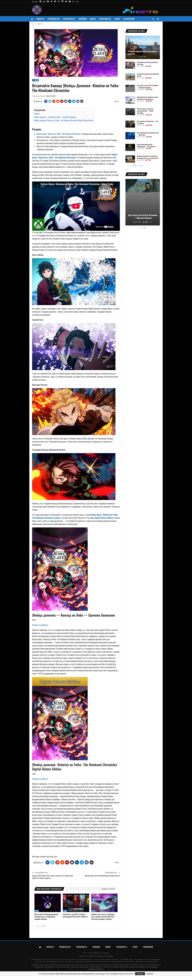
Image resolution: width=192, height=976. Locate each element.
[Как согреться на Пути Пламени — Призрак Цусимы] (130, 88)
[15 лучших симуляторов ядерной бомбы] (130, 76)
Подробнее (149, 973)
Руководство (54, 18)
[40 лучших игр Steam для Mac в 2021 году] (130, 65)
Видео (93, 18)
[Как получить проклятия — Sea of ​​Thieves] (130, 124)
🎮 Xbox (35, 80)
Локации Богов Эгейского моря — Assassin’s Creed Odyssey (148, 98)
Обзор (117, 18)
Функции (83, 18)
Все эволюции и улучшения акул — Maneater (148, 133)
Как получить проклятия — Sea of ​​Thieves (147, 122)
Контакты (35, 2)
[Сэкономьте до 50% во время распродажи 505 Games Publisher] (76, 903)
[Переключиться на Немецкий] (77, 1)
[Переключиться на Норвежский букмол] (59, 1)
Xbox (36, 911)
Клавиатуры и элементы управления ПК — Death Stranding (145, 111)
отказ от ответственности (137, 967)
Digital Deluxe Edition (104, 517)
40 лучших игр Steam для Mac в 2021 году (147, 63)
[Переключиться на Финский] (48, 1)
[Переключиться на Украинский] (70, 1)
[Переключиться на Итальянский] (55, 1)
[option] (142, 202)
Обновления (129, 18)
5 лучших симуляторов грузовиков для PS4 (142, 52)
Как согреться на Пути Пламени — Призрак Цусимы (147, 86)
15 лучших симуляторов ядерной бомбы (148, 75)
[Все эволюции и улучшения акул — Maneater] (130, 135)
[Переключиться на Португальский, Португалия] (73, 1)
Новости (40, 18)
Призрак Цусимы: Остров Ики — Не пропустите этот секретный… (148, 157)
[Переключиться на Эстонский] (44, 1)
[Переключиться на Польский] (62, 1)
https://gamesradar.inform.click (56, 959)
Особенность (69, 18)
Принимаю (140, 973)
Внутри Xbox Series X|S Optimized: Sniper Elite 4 (102, 875)
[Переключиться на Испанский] (66, 1)
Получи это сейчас (39, 624)
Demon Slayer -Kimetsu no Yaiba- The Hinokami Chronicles (58, 133)
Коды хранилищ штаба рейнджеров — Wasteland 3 (146, 145)
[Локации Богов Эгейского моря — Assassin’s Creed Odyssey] (130, 100)
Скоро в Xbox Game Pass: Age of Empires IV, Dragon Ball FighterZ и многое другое (52, 876)
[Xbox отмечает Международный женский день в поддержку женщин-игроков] (47, 903)
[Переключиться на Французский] (51, 1)
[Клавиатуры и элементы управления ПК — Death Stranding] (130, 111)
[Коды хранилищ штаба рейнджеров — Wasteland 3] (130, 147)
